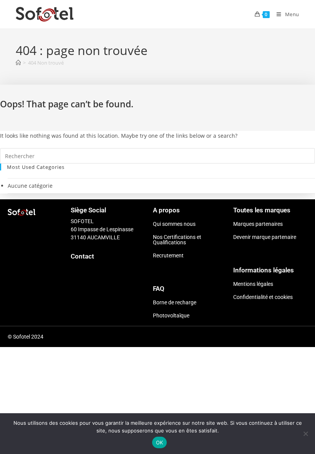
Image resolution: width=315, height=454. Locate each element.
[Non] (305, 433)
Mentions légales (253, 284)
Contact (82, 256)
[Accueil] (18, 62)
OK (159, 442)
